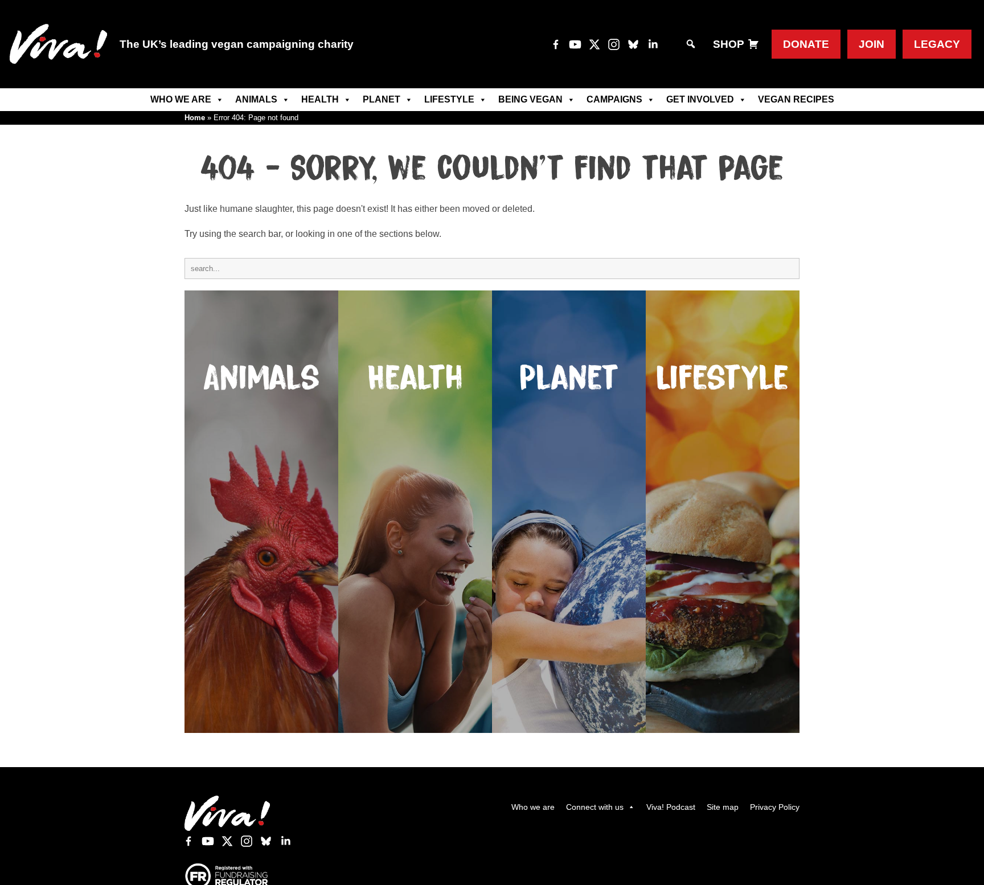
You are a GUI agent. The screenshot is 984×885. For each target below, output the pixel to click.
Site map (723, 807)
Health (320, 99)
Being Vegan (530, 99)
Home (194, 117)
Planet (381, 99)
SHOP (728, 44)
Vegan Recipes (796, 99)
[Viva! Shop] (753, 44)
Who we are (180, 99)
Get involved (700, 99)
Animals (256, 99)
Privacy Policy (775, 807)
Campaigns (614, 99)
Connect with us (595, 807)
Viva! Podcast (670, 807)
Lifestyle (449, 99)
